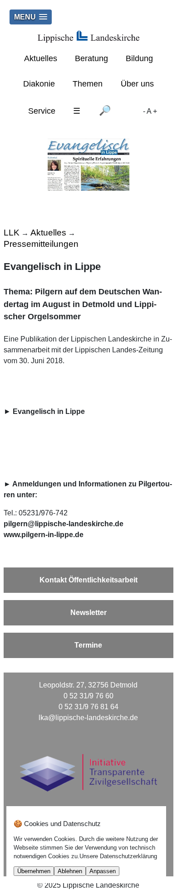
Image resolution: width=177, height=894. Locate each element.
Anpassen (102, 871)
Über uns (137, 83)
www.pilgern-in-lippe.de (44, 534)
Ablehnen (70, 871)
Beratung (91, 58)
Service (41, 110)
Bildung (139, 58)
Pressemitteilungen (41, 244)
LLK (12, 232)
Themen (88, 83)
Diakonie (39, 83)
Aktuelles (40, 58)
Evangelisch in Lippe (49, 411)
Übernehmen (33, 871)
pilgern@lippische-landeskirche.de (63, 524)
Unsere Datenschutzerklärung (118, 856)
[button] (31, 17)
